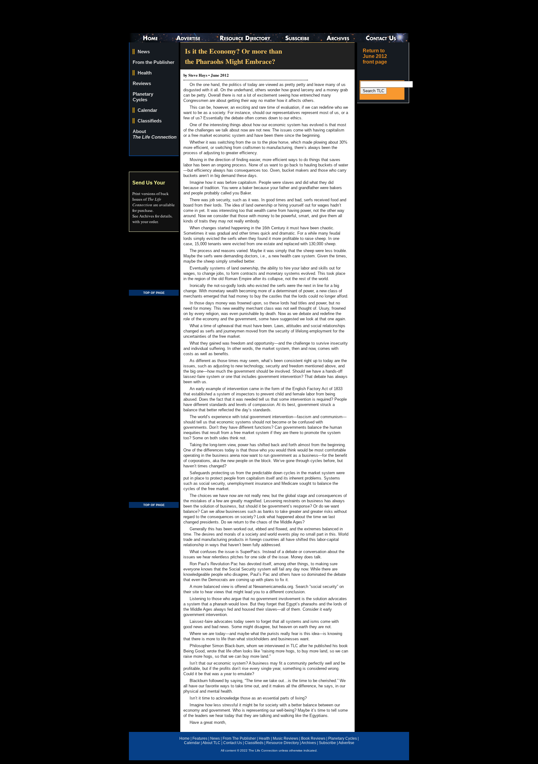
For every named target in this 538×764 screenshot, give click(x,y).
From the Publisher (153, 62)
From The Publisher (239, 738)
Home (184, 738)
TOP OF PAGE (154, 292)
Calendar (147, 110)
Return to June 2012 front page (375, 56)
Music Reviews (285, 738)
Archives (308, 743)
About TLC (211, 743)
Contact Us (232, 743)
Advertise (346, 743)
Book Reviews (313, 738)
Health (145, 72)
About (155, 134)
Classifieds (150, 120)
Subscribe (327, 743)
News (144, 51)
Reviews (142, 83)
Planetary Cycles (143, 96)
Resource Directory (282, 743)
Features (199, 738)
